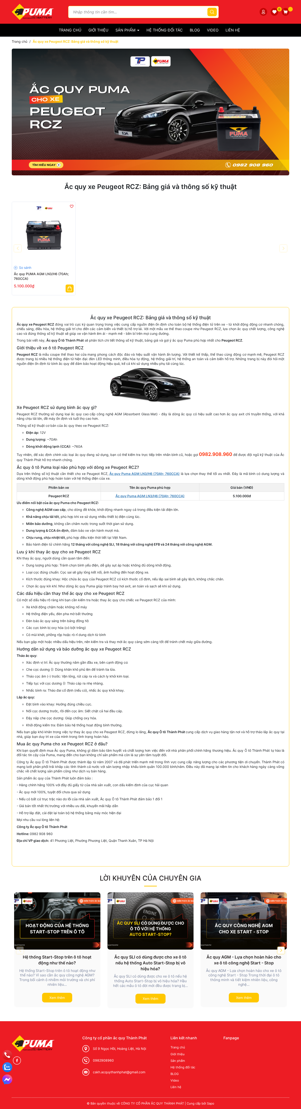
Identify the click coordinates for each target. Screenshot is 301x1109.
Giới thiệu (98, 30)
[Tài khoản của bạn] (263, 12)
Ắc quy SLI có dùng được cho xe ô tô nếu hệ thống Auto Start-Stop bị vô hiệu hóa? (150, 963)
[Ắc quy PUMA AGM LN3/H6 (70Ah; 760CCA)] (44, 233)
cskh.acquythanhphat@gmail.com (119, 1072)
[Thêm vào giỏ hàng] (70, 289)
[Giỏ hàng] (285, 12)
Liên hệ (233, 30)
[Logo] (33, 11)
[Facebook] (17, 1060)
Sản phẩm (126, 30)
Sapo (210, 1103)
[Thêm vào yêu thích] (71, 206)
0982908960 (103, 1060)
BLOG (195, 30)
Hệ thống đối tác (165, 30)
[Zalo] (7, 1067)
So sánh (24, 268)
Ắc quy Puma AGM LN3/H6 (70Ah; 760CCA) (144, 474)
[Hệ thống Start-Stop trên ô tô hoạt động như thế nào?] (57, 921)
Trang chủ (70, 30)
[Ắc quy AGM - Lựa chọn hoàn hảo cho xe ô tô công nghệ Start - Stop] (244, 921)
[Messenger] (7, 1079)
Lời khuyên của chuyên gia (150, 878)
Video (212, 30)
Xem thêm (57, 998)
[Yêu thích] (274, 12)
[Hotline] (7, 1055)
